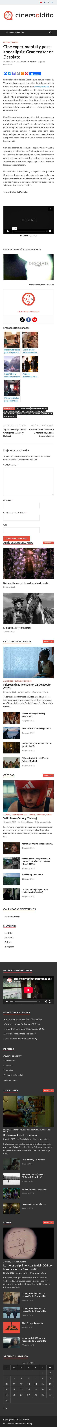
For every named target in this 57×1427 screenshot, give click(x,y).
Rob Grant (48, 414)
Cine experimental (39, 409)
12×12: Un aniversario (32, 1323)
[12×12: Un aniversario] (11, 1323)
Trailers (14, 42)
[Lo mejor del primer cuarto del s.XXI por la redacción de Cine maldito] (28, 1229)
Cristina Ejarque (27, 822)
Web (5, 525)
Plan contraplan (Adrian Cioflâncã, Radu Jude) (33, 1175)
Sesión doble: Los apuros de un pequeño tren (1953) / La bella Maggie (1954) (36, 861)
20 (28, 1389)
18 (14, 1389)
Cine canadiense (23, 409)
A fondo (6, 815)
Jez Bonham (40, 411)
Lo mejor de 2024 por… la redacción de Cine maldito (34, 1309)
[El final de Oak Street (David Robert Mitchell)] (11, 758)
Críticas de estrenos (23, 681)
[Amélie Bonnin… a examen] (11, 1189)
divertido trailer (41, 86)
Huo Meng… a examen (32, 874)
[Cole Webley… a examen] (11, 1159)
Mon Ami (22, 414)
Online (49, 815)
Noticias (6, 42)
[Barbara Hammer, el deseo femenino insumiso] (28, 563)
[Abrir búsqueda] (50, 33)
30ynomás (7, 1130)
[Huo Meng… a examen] (11, 874)
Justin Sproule (10, 414)
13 (28, 1384)
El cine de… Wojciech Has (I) (17, 627)
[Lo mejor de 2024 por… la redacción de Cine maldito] (11, 1308)
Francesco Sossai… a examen (20, 1135)
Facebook (9, 937)
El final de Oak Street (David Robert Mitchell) (35, 759)
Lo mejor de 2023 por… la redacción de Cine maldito (34, 1339)
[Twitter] (48, 2)
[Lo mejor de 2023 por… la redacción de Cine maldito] (11, 1338)
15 (43, 1384)
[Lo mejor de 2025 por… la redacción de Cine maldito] (11, 1293)
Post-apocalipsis (34, 414)
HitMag (29, 1423)
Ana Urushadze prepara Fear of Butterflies (22, 1019)
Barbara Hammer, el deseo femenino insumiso (26, 583)
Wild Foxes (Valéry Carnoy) (20, 818)
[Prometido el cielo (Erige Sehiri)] (11, 728)
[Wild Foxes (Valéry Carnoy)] (28, 796)
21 (35, 1389)
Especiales (8, 1070)
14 (35, 1384)
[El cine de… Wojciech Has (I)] (28, 608)
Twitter (8, 942)
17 (7, 1389)
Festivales (41, 815)
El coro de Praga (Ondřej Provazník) (19, 1033)
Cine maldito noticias (28, 62)
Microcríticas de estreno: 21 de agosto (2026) (24, 1029)
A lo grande (8, 681)
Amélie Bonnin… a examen (34, 1189)
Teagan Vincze (10, 416)
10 (7, 1384)
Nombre (8, 500)
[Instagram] (52, 2)
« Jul (5, 1408)
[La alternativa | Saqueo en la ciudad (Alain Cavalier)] (11, 889)
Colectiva (16, 1262)
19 (21, 1389)
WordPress (19, 1423)
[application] (28, 990)
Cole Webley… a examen (33, 1159)
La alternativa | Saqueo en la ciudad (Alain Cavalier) (35, 890)
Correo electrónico (15, 513)
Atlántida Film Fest (19, 815)
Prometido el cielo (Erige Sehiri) (37, 728)
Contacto (7, 1065)
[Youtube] (41, 2)
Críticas (32, 815)
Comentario (10, 465)
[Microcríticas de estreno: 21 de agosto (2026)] (28, 663)
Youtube (8, 933)
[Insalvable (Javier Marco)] (11, 1204)
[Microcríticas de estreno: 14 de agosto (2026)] (11, 743)
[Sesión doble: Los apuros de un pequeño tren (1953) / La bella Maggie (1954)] (11, 858)
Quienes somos (10, 1080)
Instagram (9, 946)
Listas (23, 1262)
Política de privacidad (13, 1075)
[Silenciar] (46, 1001)
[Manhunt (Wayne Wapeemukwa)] (11, 844)
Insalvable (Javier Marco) (34, 1204)
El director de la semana (31, 1130)
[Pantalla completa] (50, 1001)
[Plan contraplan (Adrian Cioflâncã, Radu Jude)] (11, 1174)
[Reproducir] (6, 1001)
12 (21, 1384)
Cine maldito (25, 692)
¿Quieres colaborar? (12, 1055)
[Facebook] (44, 2)
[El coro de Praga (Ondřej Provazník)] (11, 713)
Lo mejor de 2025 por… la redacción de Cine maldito (34, 1294)
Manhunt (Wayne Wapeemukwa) (37, 843)
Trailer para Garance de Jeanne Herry (20, 1038)
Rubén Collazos (25, 1139)
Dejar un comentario (40, 692)
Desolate (30, 411)
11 (14, 1384)
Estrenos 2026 (11, 916)
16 (50, 1384)
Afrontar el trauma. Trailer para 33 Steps (21, 1024)
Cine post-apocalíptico (14, 411)
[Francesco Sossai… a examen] (28, 1097)
